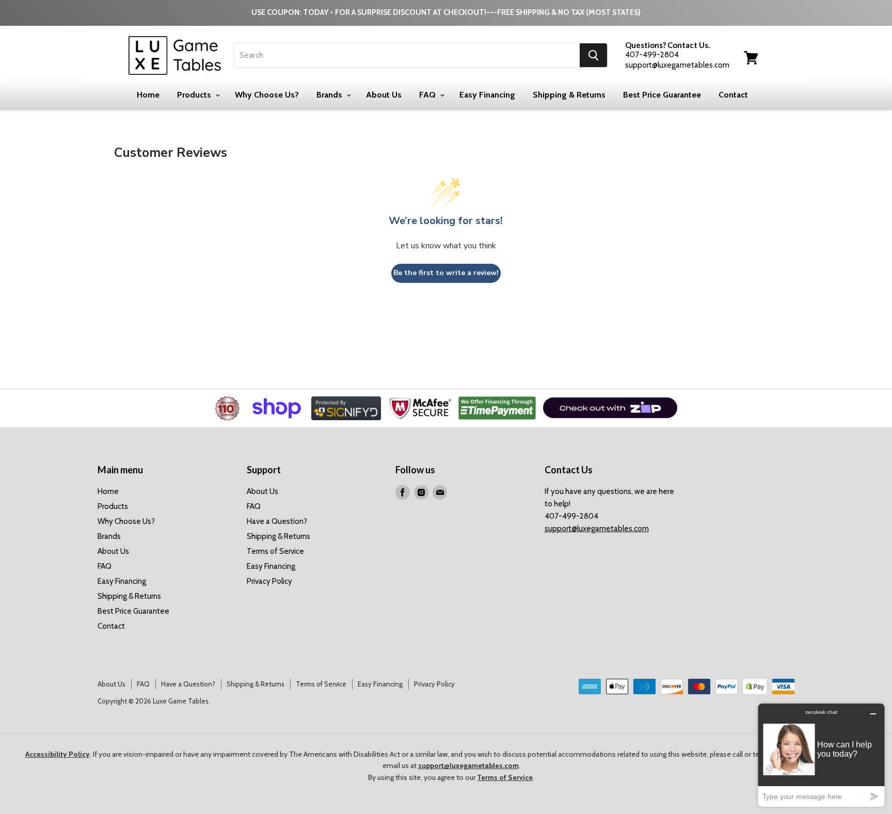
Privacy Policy (269, 581)
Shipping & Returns (569, 95)
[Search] (593, 55)
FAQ (428, 95)
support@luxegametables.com (597, 528)
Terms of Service (275, 551)
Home (148, 95)
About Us (384, 95)
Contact (733, 95)
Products (195, 95)
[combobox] (407, 55)
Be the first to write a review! (446, 273)
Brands (330, 95)
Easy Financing (487, 95)
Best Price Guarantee (662, 95)
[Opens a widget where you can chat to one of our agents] (821, 754)
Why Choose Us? (267, 95)
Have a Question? (277, 521)
